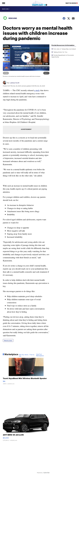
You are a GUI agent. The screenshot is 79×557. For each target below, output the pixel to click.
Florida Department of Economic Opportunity (62, 56)
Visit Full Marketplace (40, 355)
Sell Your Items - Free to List (26, 355)
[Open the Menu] (3, 3)
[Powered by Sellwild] (46, 472)
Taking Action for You (60, 52)
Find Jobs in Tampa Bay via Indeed (64, 49)
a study (37, 90)
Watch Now (71, 3)
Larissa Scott (14, 83)
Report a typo (8, 340)
